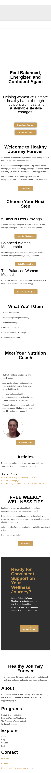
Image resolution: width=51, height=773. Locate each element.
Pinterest (4, 763)
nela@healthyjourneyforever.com (20, 768)
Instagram (5, 758)
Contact (9, 752)
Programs (11, 708)
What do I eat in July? (10, 480)
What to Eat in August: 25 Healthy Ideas (18, 477)
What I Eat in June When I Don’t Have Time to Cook (23, 483)
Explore (9, 730)
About (7, 688)
